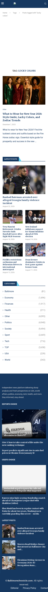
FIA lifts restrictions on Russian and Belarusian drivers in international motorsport (12, 265)
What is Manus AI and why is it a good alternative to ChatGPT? (21, 434)
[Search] (45, 4)
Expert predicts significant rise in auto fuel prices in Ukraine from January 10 (23, 451)
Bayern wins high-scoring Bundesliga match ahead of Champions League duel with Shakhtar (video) (23, 500)
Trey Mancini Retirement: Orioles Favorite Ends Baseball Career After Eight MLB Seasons (12, 232)
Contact (44, 588)
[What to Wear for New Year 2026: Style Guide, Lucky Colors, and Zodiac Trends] (24, 90)
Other (25, 316)
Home (5, 13)
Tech (25, 341)
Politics (25, 322)
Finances (25, 304)
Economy (25, 297)
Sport (25, 335)
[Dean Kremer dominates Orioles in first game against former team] (35, 249)
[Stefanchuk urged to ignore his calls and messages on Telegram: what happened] (24, 479)
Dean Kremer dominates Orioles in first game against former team (35, 263)
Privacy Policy (29, 588)
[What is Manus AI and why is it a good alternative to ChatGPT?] (24, 424)
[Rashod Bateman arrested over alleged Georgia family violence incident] (24, 179)
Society (25, 328)
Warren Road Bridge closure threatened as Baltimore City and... (31, 547)
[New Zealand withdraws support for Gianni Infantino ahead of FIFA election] (35, 216)
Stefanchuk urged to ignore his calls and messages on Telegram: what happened (22, 489)
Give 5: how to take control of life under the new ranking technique (22, 443)
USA (25, 353)
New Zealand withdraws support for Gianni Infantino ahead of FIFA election (34, 232)
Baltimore (25, 291)
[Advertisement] (24, 43)
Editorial (14, 588)
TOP (25, 347)
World (25, 360)
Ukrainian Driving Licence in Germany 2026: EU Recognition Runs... (31, 562)
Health (25, 310)
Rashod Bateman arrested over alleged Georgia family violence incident (21, 200)
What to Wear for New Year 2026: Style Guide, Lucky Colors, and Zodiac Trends (22, 117)
